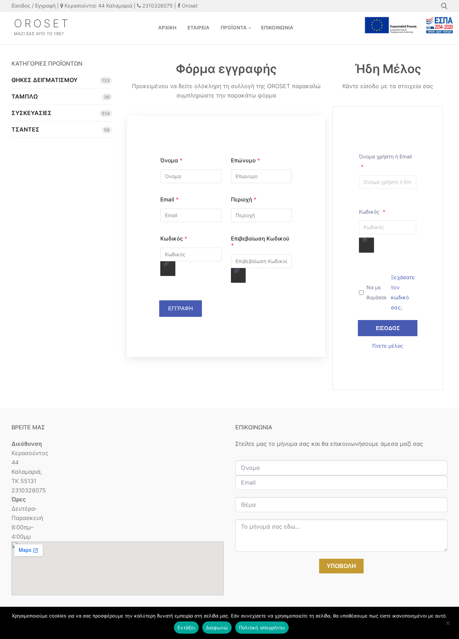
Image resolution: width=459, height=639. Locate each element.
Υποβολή (341, 566)
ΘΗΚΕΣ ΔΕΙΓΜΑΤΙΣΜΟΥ (44, 80)
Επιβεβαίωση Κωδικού (260, 242)
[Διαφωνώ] (447, 625)
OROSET (42, 23)
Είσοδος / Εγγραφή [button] (33, 6)
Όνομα (171, 160)
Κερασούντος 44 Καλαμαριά (97, 6)
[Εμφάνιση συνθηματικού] (167, 268)
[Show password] (166, 263)
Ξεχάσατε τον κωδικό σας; (403, 292)
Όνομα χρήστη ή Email (385, 161)
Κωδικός (173, 238)
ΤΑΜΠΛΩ (24, 96)
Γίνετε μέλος (387, 346)
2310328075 (157, 6)
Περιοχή (243, 199)
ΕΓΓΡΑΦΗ (180, 308)
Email (169, 199)
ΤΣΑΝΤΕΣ (25, 129)
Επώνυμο (245, 160)
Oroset (189, 6)
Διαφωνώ (217, 627)
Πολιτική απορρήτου (262, 627)
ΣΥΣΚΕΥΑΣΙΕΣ (31, 112)
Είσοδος (388, 328)
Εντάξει (186, 627)
